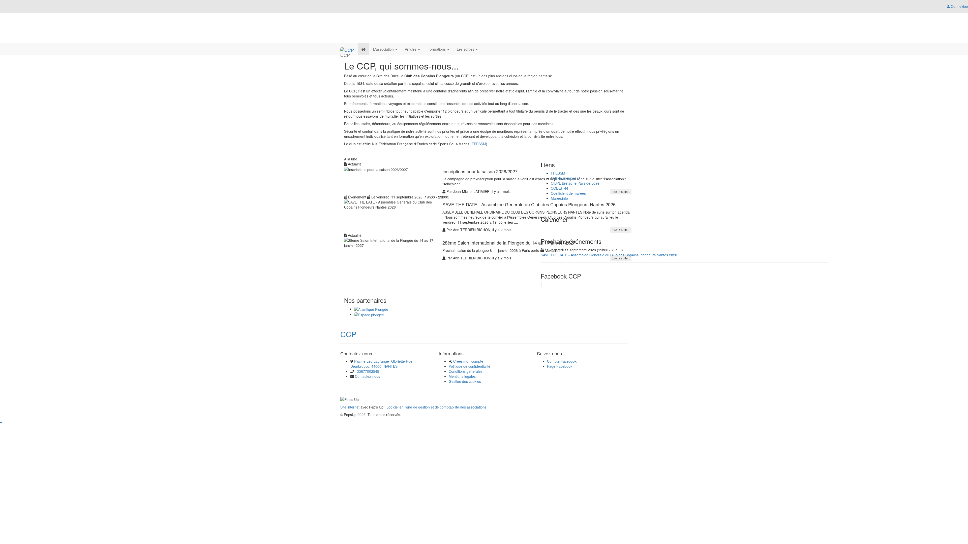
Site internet (349, 407)
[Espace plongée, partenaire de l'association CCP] (369, 314)
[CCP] (347, 49)
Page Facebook (559, 366)
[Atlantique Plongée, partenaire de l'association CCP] (371, 308)
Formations (437, 49)
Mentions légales (462, 376)
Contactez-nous (367, 376)
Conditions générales (465, 371)
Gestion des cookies (465, 381)
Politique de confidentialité (469, 366)
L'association (384, 49)
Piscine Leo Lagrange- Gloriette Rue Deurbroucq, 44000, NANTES (381, 364)
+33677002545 (367, 371)
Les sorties (466, 49)
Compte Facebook (562, 361)
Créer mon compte (468, 361)
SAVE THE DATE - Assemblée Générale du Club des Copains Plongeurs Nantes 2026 (609, 254)
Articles (411, 49)
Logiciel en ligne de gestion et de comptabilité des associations (436, 407)
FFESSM (479, 143)
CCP (348, 334)
